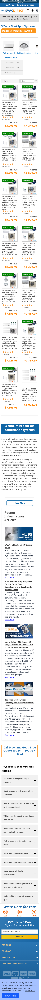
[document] (19, 989)
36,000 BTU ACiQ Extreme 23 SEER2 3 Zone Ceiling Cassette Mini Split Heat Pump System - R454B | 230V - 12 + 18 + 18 (10, 293)
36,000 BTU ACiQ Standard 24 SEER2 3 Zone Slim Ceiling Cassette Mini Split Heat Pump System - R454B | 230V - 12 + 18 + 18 (29, 199)
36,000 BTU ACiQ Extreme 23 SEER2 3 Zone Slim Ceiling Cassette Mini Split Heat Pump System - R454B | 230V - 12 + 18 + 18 (9, 387)
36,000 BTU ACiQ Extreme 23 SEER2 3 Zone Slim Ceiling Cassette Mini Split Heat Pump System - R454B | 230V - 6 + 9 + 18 (29, 340)
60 (6, 120)
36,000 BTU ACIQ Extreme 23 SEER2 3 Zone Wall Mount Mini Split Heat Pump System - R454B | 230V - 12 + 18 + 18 (29, 246)
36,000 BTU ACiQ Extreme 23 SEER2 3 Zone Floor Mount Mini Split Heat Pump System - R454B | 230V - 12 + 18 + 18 (29, 293)
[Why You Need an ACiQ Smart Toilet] (19, 534)
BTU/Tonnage (10, 73)
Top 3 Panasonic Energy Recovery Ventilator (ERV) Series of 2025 (19, 703)
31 (6, 167)
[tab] (12, 57)
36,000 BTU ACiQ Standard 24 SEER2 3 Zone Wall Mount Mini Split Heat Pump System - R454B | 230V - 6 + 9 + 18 (9, 105)
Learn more (30, 990)
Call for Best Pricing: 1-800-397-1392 (20, 5)
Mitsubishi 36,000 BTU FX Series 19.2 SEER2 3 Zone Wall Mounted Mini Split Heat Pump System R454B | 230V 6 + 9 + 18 (29, 392)
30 (6, 308)
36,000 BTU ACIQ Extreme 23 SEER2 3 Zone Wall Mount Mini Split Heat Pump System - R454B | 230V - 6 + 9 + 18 (9, 246)
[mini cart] (36, 10)
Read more (9, 577)
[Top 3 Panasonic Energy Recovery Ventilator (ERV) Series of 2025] (19, 689)
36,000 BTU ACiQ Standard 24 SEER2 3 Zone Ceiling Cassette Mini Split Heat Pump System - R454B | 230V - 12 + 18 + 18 (9, 152)
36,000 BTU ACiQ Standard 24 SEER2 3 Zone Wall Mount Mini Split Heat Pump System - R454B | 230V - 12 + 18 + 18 (29, 105)
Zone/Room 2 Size (12, 68)
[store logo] (14, 10)
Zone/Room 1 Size (12, 62)
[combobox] (27, 10)
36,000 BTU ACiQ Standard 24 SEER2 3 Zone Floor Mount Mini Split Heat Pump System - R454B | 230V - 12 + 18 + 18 (29, 152)
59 (6, 261)
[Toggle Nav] (2, 10)
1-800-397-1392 (26, 752)
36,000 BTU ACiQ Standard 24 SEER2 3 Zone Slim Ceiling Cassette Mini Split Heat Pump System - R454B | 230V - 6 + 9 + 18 (9, 199)
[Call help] (5, 913)
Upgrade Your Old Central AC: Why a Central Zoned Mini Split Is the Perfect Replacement (19, 645)
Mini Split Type (11, 57)
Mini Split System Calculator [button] (17, 31)
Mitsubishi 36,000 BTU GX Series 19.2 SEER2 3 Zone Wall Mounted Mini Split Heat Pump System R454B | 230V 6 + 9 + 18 (10, 340)
